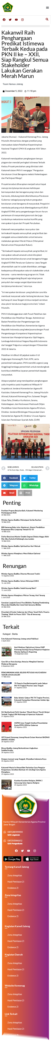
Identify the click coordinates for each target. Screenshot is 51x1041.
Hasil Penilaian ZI (15, 881)
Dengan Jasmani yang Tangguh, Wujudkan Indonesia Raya (23, 759)
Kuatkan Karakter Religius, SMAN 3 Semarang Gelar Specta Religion (28, 781)
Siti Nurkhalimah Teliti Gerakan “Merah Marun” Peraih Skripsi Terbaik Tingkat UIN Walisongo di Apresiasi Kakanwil (25, 713)
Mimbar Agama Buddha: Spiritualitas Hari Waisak (20, 546)
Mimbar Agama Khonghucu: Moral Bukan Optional (20, 553)
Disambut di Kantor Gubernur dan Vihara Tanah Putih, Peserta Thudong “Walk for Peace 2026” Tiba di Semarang (25, 613)
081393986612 (14, 840)
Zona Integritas (14, 875)
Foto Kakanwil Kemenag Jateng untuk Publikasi (19, 639)
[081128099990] (4, 832)
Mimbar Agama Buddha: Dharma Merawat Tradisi (20, 574)
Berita (15, 634)
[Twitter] (10, 19)
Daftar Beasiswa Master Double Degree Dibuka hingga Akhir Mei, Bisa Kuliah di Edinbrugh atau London (25, 538)
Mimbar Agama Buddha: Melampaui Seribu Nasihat (21, 520)
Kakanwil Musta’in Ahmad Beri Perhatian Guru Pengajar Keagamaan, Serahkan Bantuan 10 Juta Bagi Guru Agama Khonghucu (23, 769)
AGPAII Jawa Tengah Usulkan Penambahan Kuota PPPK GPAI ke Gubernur (30, 724)
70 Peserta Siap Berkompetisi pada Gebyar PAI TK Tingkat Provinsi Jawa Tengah (31, 684)
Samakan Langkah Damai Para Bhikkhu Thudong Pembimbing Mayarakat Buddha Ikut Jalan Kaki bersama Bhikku (25, 604)
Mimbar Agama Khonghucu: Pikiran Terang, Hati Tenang (23, 595)
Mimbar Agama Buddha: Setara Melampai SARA (20, 581)
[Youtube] (16, 19)
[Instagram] (22, 19)
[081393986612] (4, 840)
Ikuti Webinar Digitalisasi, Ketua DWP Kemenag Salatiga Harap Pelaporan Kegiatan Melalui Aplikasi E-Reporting (32, 649)
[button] (47, 7)
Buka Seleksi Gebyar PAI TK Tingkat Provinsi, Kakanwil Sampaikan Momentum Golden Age (32, 699)
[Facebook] (4, 19)
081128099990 (15, 832)
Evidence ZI (12, 888)
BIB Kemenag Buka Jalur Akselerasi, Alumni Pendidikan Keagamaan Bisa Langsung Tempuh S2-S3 (23, 528)
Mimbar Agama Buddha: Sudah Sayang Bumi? (18, 588)
